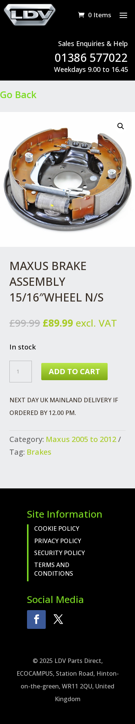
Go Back (18, 94)
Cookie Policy (56, 528)
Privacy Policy (57, 541)
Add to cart (74, 371)
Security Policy (59, 553)
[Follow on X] (58, 619)
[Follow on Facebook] (36, 619)
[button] (121, 126)
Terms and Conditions (53, 569)
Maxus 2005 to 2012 (81, 439)
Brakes (39, 452)
